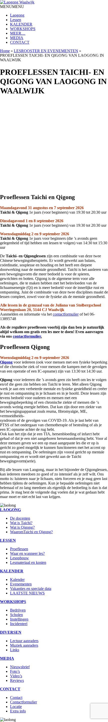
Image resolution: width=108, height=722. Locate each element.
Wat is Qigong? (22, 527)
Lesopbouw (19, 558)
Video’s (16, 676)
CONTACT (19, 42)
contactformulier (66, 314)
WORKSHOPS (22, 29)
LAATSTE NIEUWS (27, 593)
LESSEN (8, 540)
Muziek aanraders (24, 645)
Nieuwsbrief (20, 667)
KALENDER (21, 24)
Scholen (16, 615)
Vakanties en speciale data (30, 588)
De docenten (20, 518)
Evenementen (21, 584)
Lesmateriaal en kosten (28, 562)
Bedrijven (18, 610)
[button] (12, 7)
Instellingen (19, 619)
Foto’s (15, 671)
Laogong (17, 15)
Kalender (17, 579)
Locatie (16, 706)
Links (14, 650)
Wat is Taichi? (21, 523)
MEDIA (16, 38)
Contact (16, 697)
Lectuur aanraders (24, 641)
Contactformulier (23, 702)
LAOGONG (10, 510)
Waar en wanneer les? (27, 553)
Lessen (15, 20)
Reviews (17, 680)
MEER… (17, 33)
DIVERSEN (10, 632)
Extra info (18, 711)
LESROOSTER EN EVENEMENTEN (46, 51)
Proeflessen (19, 549)
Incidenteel (18, 624)
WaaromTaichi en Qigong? (31, 532)
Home (5, 51)
